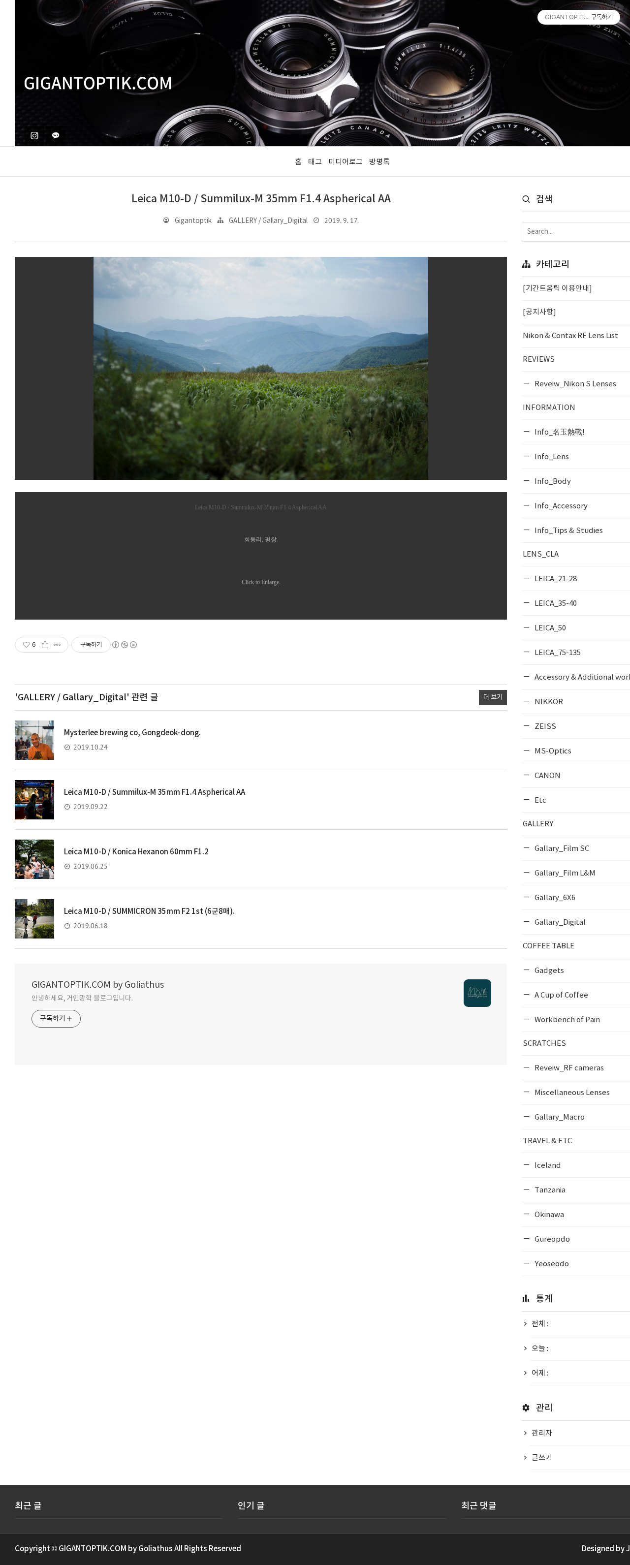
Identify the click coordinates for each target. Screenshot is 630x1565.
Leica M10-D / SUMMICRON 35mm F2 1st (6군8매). (149, 912)
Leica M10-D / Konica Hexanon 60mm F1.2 (136, 852)
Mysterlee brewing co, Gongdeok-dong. (132, 733)
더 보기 (493, 697)
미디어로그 (345, 162)
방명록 (379, 162)
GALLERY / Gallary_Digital (268, 221)
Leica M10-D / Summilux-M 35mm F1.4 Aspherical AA (261, 199)
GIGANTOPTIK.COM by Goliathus (98, 985)
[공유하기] (45, 644)
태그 (315, 162)
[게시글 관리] (57, 644)
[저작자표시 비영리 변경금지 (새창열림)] (124, 645)
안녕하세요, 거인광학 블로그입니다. (82, 998)
